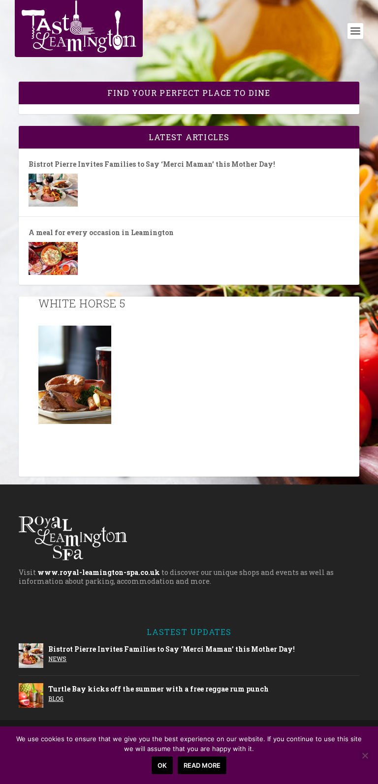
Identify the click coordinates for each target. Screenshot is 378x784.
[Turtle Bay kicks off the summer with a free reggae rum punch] (31, 695)
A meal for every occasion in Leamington (101, 232)
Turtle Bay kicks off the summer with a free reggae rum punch (158, 689)
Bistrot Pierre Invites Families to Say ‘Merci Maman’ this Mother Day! (152, 164)
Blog (55, 698)
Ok (162, 765)
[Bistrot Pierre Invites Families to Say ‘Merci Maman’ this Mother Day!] (53, 190)
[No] (365, 755)
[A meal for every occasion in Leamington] (53, 258)
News (57, 659)
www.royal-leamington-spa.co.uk (98, 572)
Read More (202, 765)
